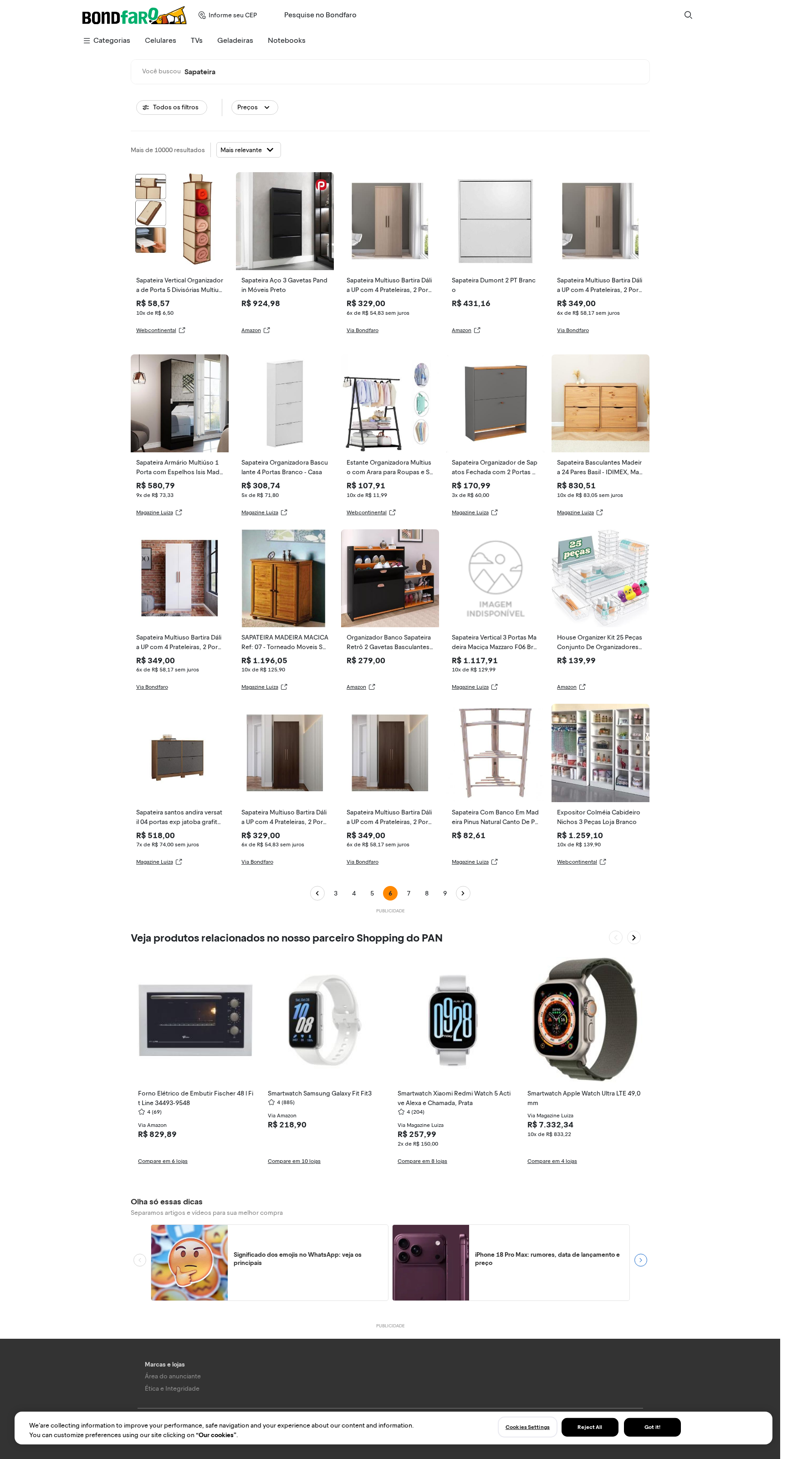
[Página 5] (317, 893)
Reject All (589, 1427)
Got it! (652, 1427)
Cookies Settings (528, 1427)
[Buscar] (688, 15)
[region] (393, 1428)
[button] (254, 107)
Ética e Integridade (172, 1388)
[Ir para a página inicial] (134, 15)
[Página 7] (463, 893)
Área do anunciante (173, 1376)
